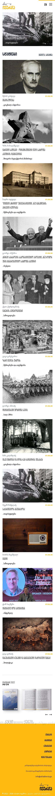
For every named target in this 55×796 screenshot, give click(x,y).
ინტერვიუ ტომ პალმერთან (14, 608)
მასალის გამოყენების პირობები (39, 771)
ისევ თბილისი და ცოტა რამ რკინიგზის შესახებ (25, 38)
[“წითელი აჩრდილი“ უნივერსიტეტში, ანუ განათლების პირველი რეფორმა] (27, 180)
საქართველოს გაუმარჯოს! (14, 509)
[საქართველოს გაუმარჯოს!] (27, 486)
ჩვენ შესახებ (46, 757)
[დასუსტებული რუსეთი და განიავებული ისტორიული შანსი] (27, 634)
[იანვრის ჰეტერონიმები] (27, 287)
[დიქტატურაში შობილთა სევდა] (27, 386)
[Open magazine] (27, 700)
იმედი (5, 559)
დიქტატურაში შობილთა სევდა (15, 410)
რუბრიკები (48, 745)
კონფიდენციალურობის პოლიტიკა (38, 765)
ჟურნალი (49, 734)
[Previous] (47, 715)
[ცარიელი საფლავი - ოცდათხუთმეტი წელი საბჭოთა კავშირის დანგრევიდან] (27, 126)
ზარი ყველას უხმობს (11, 360)
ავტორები (48, 751)
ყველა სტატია (45, 55)
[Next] (50, 715)
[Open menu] (50, 4)
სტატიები (48, 740)
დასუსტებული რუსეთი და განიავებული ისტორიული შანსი (26, 658)
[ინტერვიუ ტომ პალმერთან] (27, 585)
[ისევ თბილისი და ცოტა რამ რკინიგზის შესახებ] (27, 436)
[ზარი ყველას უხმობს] (27, 337)
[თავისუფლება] (27, 77)
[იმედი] (27, 535)
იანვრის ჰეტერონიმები (13, 311)
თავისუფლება (8, 100)
